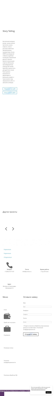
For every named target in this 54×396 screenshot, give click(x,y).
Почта (25, 318)
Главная (6, 11)
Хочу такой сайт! (9, 93)
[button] (6, 231)
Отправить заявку (31, 334)
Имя (24, 303)
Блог (5, 20)
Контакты (6, 17)
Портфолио (7, 18)
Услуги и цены (8, 13)
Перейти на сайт (10, 89)
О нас (5, 15)
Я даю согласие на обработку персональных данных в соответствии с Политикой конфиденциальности (36, 327)
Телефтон (25, 310)
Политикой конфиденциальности (38, 389)
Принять (49, 392)
